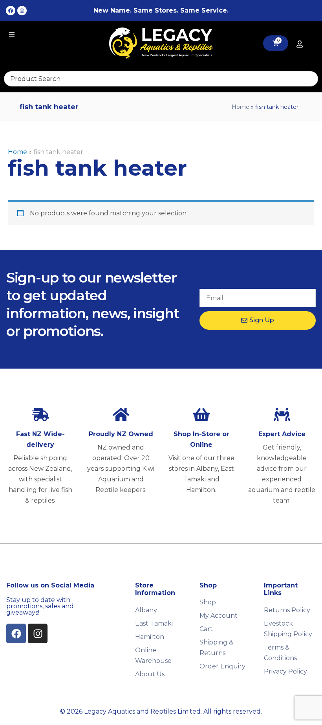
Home (240, 106)
